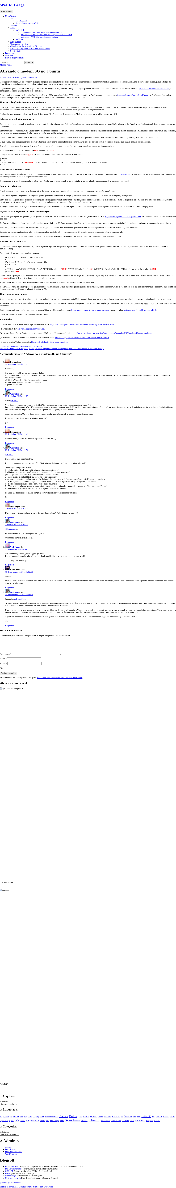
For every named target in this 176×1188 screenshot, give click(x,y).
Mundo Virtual (6, 65)
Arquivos (4, 1102)
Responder (9, 389)
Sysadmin (72, 1120)
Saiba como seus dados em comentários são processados (59, 678)
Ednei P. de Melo (12, 1166)
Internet (128, 1116)
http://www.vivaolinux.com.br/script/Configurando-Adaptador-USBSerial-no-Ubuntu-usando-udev (113, 333)
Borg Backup (15, 41)
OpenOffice (4, 1121)
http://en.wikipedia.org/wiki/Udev (31, 329)
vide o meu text (125, 174)
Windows (140, 1120)
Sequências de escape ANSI (26, 23)
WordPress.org (11, 1154)
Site (1, 668)
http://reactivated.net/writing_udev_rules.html (49, 342)
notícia (172, 1117)
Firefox (93, 1116)
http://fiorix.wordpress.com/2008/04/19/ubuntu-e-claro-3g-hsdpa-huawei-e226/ (82, 324)
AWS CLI (19, 30)
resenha (22, 1121)
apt (11, 1116)
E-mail (3, 663)
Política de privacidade (14, 58)
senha (42, 1121)
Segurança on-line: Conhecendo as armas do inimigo (77, 349)
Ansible (13, 25)
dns (80, 1116)
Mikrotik (166, 1116)
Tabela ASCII (21, 21)
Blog (25, 1116)
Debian (63, 1116)
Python (11, 1121)
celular (30, 1116)
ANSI (12, 18)
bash (21, 1117)
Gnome (100, 1117)
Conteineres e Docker (19, 44)
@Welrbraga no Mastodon (11, 1182)
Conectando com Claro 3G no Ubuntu (132, 95)
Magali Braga (10, 1176)
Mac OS (159, 1117)
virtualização (116, 1121)
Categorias (4, 1132)
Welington (20, 77)
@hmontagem (11, 529)
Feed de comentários (13, 1151)
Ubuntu (29, 346)
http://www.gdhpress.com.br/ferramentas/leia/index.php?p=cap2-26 (82, 337)
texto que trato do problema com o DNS (140, 310)
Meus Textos (10, 16)
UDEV (35, 346)
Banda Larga (8, 346)
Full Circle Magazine (13, 1169)
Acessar (8, 1147)
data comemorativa (51, 1117)
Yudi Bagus (15, 547)
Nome (3, 659)
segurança (32, 1120)
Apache (6, 1117)
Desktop (16, 346)
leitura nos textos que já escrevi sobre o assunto (90, 310)
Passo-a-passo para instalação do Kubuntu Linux (30, 48)
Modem (23, 346)
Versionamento (105, 1121)
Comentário (5, 654)
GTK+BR (9, 55)
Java (134, 1117)
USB (40, 346)
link (138, 1117)
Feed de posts (10, 1149)
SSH (62, 1120)
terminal (84, 1121)
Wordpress (149, 1121)
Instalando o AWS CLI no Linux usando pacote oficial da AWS (46, 35)
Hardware (116, 1116)
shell (47, 1121)
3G (1, 346)
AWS (12, 28)
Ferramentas (10, 53)
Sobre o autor (15, 51)
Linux (146, 1116)
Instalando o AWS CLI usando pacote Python (39, 37)
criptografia (38, 1116)
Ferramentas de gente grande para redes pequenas (25, 349)
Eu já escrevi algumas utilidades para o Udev (123, 216)
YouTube (157, 1121)
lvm (153, 1117)
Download (86, 1116)
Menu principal (6, 12)
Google (107, 1116)
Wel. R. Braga (12, 5)
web (132, 1120)
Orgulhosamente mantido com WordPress (36, 1187)
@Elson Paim (20, 599)
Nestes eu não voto (13, 1178)
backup (16, 1116)
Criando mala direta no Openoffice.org (26, 46)
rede (17, 1120)
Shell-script (54, 1121)
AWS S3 (19, 39)
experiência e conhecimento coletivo (154, 88)
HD (122, 1116)
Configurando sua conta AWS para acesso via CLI (41, 32)
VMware (125, 1121)
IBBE (7, 1173)
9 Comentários (31, 77)
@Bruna (14, 400)
